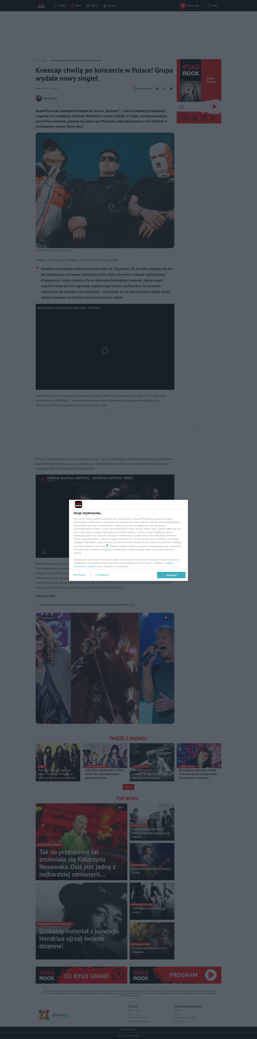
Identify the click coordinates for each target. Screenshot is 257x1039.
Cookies (91, 566)
